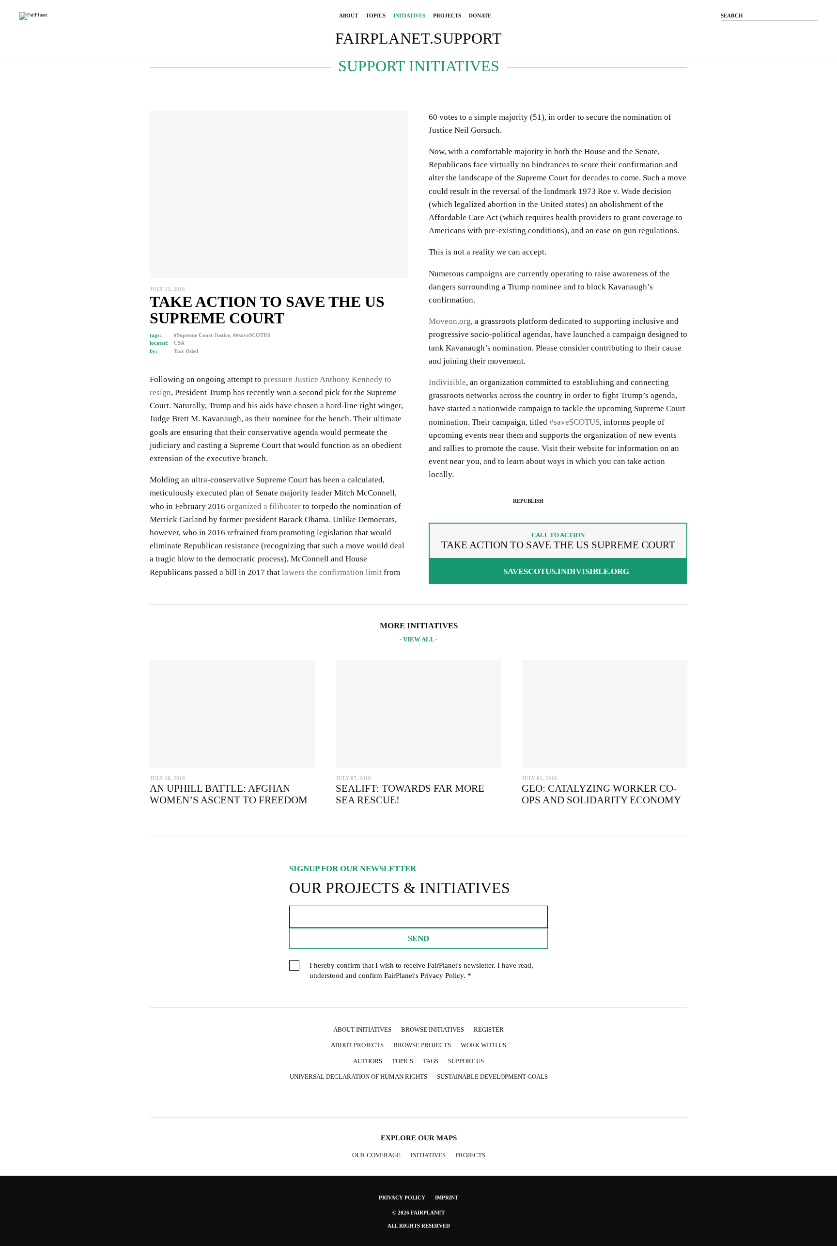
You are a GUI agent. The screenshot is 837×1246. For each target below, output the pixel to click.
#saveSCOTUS (574, 422)
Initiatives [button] (409, 15)
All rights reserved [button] (419, 1226)
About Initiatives (362, 1029)
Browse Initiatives (432, 1029)
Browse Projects (422, 1045)
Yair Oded (186, 351)
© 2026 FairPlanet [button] (418, 1212)
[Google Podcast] (493, 1100)
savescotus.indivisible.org (566, 571)
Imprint (446, 1197)
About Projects (357, 1045)
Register (489, 1029)
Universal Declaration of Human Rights (358, 1076)
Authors (367, 1061)
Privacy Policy (442, 975)
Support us (466, 1061)
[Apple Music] (474, 1100)
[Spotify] (456, 1100)
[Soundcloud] (798, 30)
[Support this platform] (725, 30)
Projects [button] (447, 15)
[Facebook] (740, 30)
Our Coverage (376, 1155)
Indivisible (447, 382)
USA (179, 343)
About (348, 15)
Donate (480, 15)
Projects (470, 1155)
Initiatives (428, 1155)
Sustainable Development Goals (492, 1076)
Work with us (483, 1045)
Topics (376, 15)
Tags (430, 1061)
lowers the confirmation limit (332, 572)
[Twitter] (769, 30)
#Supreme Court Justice (202, 335)
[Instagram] (755, 30)
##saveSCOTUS (251, 335)
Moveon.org (450, 321)
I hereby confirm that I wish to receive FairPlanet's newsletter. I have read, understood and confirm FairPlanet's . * (421, 970)
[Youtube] (784, 30)
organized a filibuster (263, 506)
